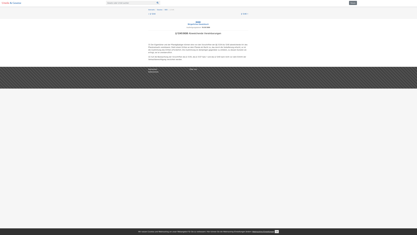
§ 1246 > (244, 14)
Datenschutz (153, 72)
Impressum (152, 69)
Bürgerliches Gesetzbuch (198, 23)
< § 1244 (152, 14)
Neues (353, 3)
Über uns (193, 69)
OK (277, 232)
